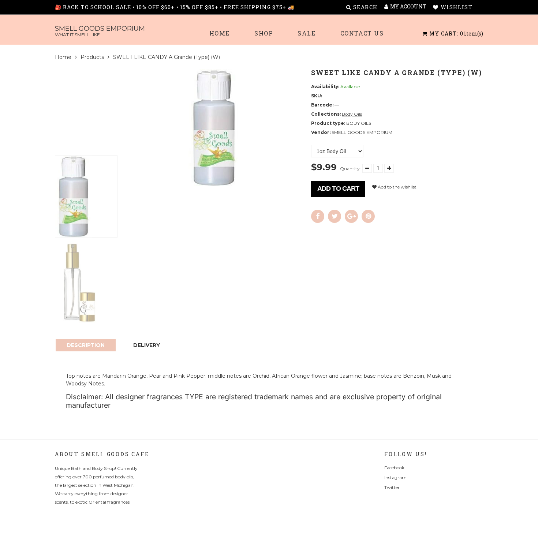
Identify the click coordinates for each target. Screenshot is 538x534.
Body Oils (352, 114)
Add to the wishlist (396, 187)
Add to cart (338, 188)
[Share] (317, 216)
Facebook (394, 467)
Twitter (392, 487)
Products (92, 57)
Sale (306, 33)
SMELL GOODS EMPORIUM (100, 31)
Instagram (395, 477)
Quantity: (350, 168)
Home (219, 33)
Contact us (362, 33)
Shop (263, 33)
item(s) (456, 33)
